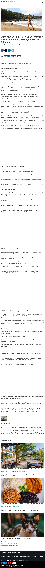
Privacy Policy (20, 565)
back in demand (28, 362)
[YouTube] (13, 563)
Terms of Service (12, 565)
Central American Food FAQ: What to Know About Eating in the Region (22, 503)
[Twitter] (5, 50)
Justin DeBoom (5, 44)
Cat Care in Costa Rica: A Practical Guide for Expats (16, 538)
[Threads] (15, 563)
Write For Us (15, 560)
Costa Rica (17, 44)
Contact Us (21, 560)
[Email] (12, 50)
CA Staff (3, 506)
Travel (24, 44)
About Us (9, 560)
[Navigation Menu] (42, 2)
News (24, 471)
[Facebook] (2, 50)
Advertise (28, 560)
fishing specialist (22, 409)
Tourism (19, 56)
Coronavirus (7, 56)
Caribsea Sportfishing (36, 408)
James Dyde (4, 471)
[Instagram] (8, 563)
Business (16, 471)
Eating (14, 506)
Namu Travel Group (23, 82)
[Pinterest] (10, 563)
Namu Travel (30, 409)
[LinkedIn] (9, 50)
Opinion (20, 44)
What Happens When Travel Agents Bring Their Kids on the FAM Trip (21, 468)
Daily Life (20, 541)
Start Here (3, 560)
